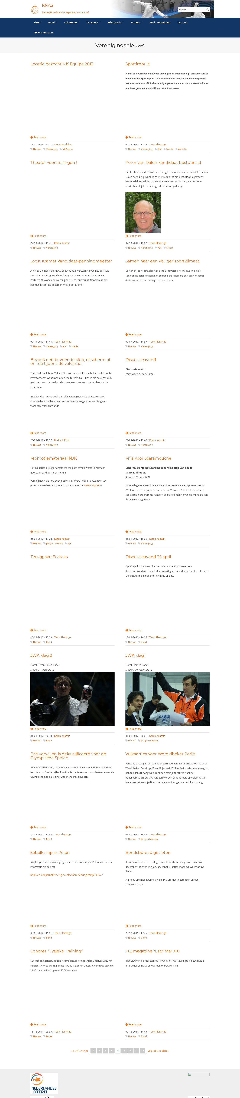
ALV (159, 149)
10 (142, 1050)
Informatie (115, 22)
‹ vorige (84, 1050)
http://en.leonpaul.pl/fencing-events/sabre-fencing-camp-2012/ (66, 875)
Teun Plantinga (157, 144)
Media (169, 149)
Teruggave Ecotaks (49, 556)
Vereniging (52, 149)
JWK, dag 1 (135, 655)
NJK (69, 543)
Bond (51, 22)
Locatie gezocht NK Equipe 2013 (61, 64)
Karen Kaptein (62, 243)
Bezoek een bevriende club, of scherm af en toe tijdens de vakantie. (70, 361)
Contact (182, 22)
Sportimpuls (137, 64)
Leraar (49, 1036)
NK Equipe (68, 149)
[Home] (34, 9)
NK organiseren (44, 32)
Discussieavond (140, 359)
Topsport (92, 22)
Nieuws (37, 149)
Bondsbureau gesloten (148, 852)
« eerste (75, 1050)
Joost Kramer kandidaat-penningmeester (71, 261)
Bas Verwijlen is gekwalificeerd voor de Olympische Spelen (68, 756)
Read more (40, 137)
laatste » (164, 1050)
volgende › (153, 1050)
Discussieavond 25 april (148, 556)
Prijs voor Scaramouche (148, 458)
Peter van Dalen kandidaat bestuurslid (163, 162)
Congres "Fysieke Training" (56, 951)
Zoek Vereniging (160, 22)
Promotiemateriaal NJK (53, 458)
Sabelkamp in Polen (50, 852)
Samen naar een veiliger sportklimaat (162, 261)
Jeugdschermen (54, 543)
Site (37, 22)
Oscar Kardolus (63, 144)
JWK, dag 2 (41, 655)
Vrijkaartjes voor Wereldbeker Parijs (160, 754)
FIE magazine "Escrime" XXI (152, 951)
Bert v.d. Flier (61, 440)
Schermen (70, 22)
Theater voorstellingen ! (53, 162)
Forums (136, 22)
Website (182, 149)
